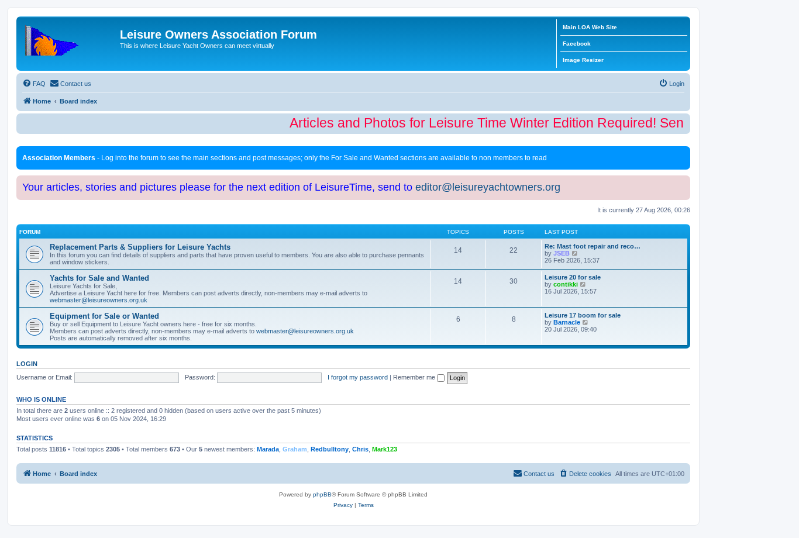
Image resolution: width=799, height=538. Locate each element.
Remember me (415, 377)
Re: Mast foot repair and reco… (592, 246)
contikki (565, 284)
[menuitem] (34, 84)
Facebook (577, 43)
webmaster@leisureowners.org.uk (98, 300)
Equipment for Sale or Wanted (104, 316)
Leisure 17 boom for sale (583, 315)
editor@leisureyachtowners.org (487, 187)
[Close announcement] (682, 153)
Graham (295, 449)
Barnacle (566, 322)
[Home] (69, 38)
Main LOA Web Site (590, 27)
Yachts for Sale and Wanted (99, 278)
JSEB (561, 253)
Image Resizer (583, 60)
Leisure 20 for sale (573, 277)
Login (26, 363)
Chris (360, 449)
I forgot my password (358, 377)
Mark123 (384, 449)
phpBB (322, 494)
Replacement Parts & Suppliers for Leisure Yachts (140, 247)
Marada (268, 449)
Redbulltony (330, 449)
